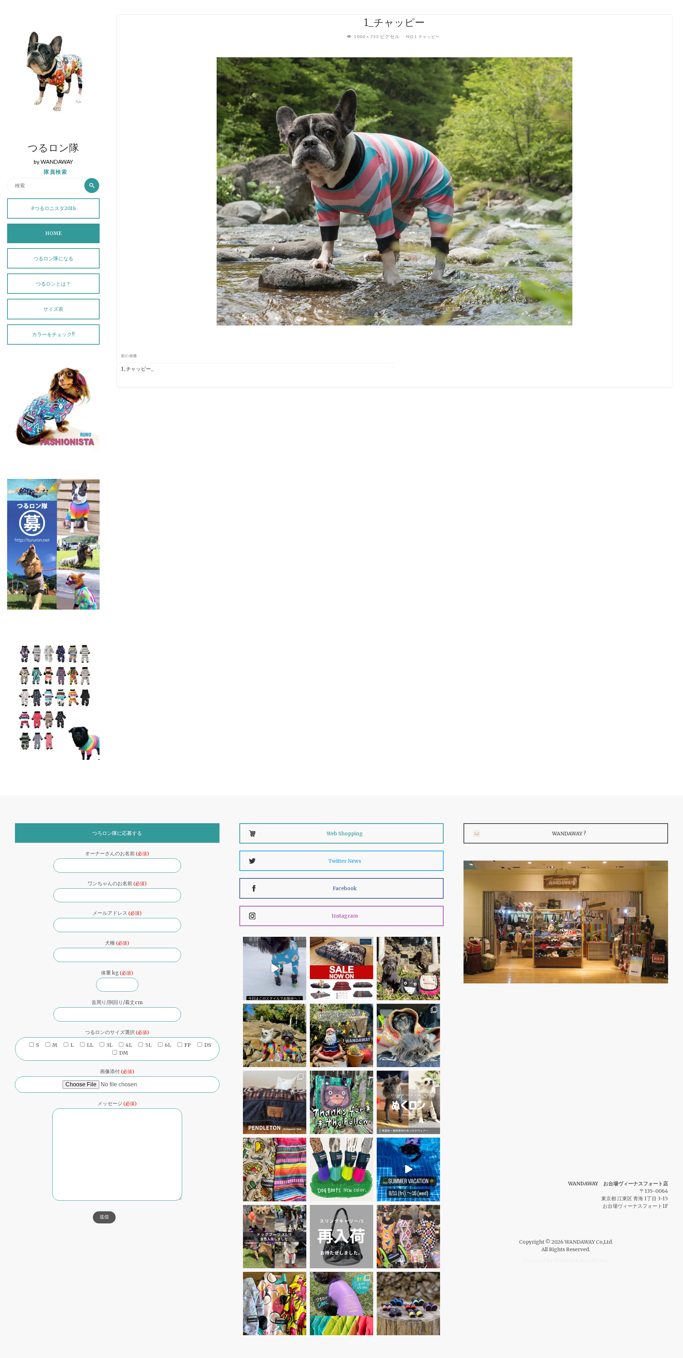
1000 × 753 (367, 36)
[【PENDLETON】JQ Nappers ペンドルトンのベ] (274, 1102)
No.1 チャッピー (423, 36)
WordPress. (594, 1260)
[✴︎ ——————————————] (341, 968)
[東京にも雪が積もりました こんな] (274, 968)
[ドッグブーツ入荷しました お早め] (274, 1236)
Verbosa (563, 1260)
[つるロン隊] (53, 71)
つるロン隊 (53, 149)
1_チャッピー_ (137, 369)
